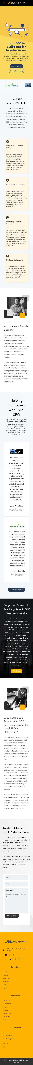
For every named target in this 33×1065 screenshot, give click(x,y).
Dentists (5, 1010)
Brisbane (5, 975)
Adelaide (5, 972)
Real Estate (6, 1000)
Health (5, 1020)
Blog (4, 1047)
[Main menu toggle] (4, 3)
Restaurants (6, 1017)
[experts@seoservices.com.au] (15, 955)
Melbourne (6, 982)
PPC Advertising (8, 1035)
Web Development (8, 1039)
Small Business (7, 1013)
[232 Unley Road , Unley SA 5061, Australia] (15, 950)
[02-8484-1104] (16, 959)
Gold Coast (6, 978)
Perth (4, 985)
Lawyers (5, 1007)
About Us (5, 1043)
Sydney (5, 988)
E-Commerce (7, 1004)
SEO (4, 1032)
